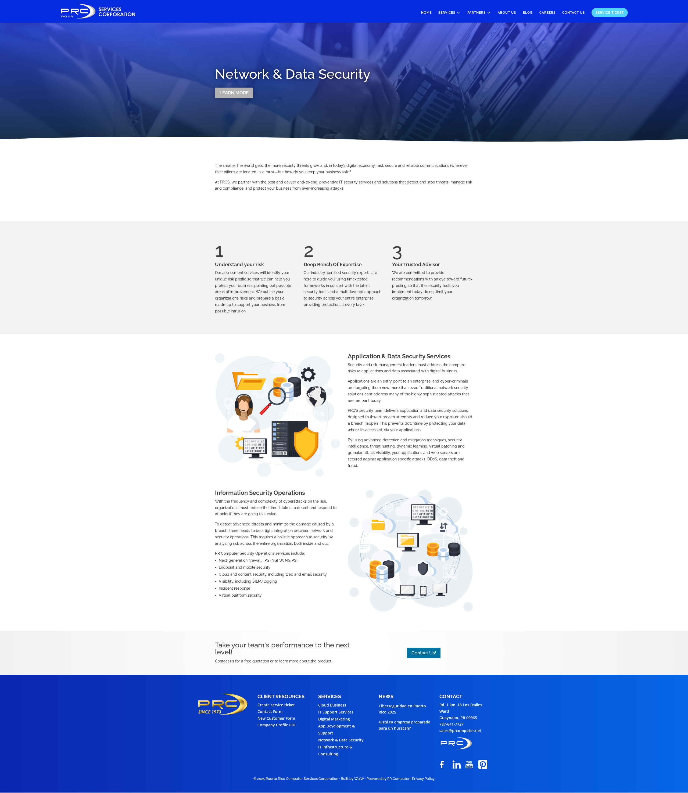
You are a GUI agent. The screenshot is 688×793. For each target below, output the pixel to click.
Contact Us (573, 13)
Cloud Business (332, 705)
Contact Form (269, 711)
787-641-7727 (451, 724)
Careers (547, 13)
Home (426, 13)
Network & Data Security (341, 739)
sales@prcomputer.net (460, 730)
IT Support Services (335, 712)
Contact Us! (423, 652)
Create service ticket (276, 704)
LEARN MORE (234, 92)
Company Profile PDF (276, 724)
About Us (507, 13)
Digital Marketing (334, 719)
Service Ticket (610, 13)
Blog (528, 13)
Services (446, 13)
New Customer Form (276, 718)
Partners (476, 13)
